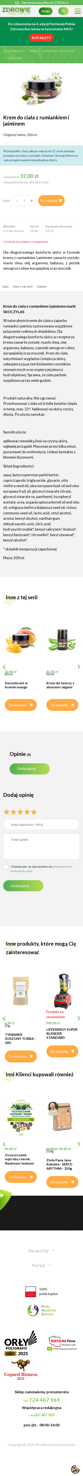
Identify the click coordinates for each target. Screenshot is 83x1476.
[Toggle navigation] (77, 11)
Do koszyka (51, 200)
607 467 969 (41, 1414)
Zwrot (34, 226)
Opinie (41, 286)
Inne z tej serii (23, 286)
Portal (38, 1265)
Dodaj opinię (26, 768)
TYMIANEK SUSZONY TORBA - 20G (20, 1038)
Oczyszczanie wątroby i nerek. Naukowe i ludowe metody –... (19, 1161)
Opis (5, 286)
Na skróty (38, 1250)
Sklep (46, 11)
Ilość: (7, 200)
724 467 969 (41, 1399)
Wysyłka (9, 226)
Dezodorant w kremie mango (16, 685)
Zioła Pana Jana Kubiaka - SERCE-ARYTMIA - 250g (59, 1164)
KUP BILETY (41, 38)
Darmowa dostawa (58, 226)
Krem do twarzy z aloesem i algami (60, 685)
